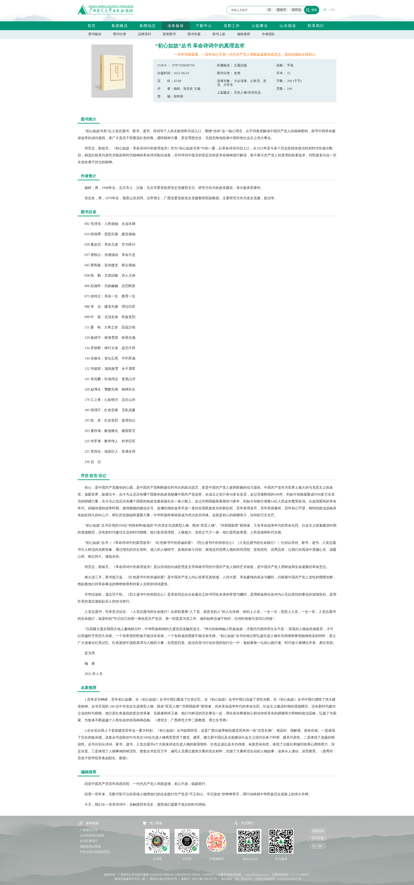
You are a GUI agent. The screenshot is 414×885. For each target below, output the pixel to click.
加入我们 (318, 846)
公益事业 (260, 26)
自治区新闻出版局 (92, 835)
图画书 (281, 9)
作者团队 (268, 34)
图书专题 (194, 34)
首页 (92, 26)
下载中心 (204, 26)
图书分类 (119, 34)
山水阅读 (288, 26)
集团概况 (119, 26)
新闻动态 (148, 26)
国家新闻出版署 (90, 846)
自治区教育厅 (89, 841)
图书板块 (94, 34)
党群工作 (232, 26)
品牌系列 (144, 34)
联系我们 (316, 26)
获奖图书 (169, 34)
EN (333, 9)
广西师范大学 (89, 830)
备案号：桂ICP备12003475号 (199, 878)
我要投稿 (318, 831)
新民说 (296, 9)
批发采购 (318, 838)
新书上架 (218, 34)
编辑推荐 (243, 34)
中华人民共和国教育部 (95, 852)
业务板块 (176, 26)
